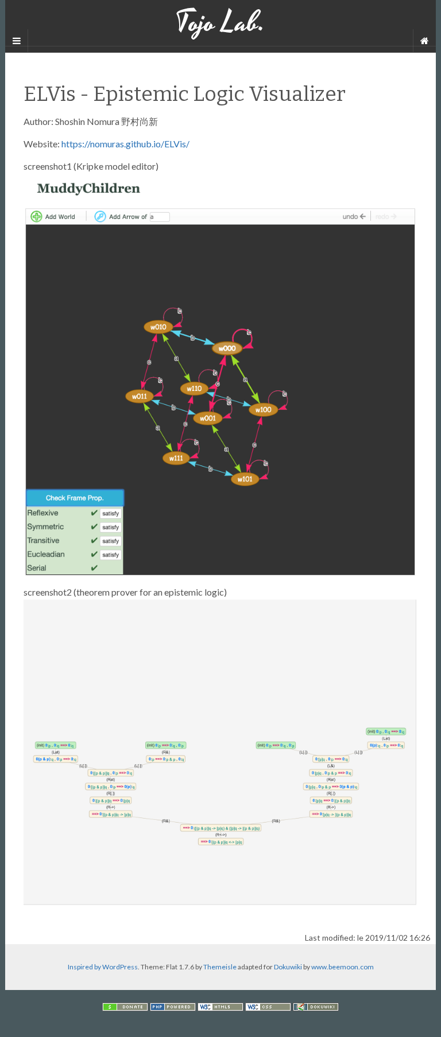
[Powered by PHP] (173, 1005)
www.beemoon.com (342, 966)
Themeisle (220, 966)
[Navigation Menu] (424, 40)
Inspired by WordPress (103, 966)
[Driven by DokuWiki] (316, 1005)
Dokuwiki (288, 966)
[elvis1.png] (220, 374)
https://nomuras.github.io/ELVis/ (125, 143)
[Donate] (125, 1005)
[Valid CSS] (268, 1005)
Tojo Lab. (220, 23)
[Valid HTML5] (220, 1005)
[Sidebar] (16, 40)
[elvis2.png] (220, 751)
